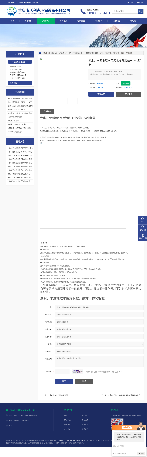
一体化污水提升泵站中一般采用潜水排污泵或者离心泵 (27, 155)
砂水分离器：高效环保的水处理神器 (20, 106)
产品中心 (46, 21)
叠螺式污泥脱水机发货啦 (16, 110)
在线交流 (128, 94)
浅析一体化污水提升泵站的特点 (19, 174)
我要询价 (125, 83)
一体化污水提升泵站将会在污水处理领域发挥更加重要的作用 (29, 148)
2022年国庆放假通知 (15, 132)
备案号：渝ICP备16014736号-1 (71, 440)
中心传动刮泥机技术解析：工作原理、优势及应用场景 (27, 102)
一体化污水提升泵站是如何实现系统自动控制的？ (25, 177)
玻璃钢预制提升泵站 (17, 72)
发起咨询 (141, 453)
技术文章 (81, 21)
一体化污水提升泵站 (17, 78)
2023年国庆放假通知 (15, 117)
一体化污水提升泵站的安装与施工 (20, 181)
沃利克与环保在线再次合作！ (18, 124)
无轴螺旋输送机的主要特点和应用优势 (21, 98)
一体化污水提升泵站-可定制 (58, 395)
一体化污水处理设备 (75, 53)
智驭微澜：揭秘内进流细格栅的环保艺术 (22, 113)
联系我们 (140, 2)
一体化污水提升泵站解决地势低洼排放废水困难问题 (26, 163)
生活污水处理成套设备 (18, 75)
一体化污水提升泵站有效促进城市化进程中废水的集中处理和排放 (31, 170)
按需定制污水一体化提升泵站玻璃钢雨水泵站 (124, 395)
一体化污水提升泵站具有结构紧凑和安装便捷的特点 (26, 159)
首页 (12, 21)
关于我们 (130, 2)
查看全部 (13, 83)
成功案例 (98, 21)
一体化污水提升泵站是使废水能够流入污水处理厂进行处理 (28, 166)
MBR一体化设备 (16, 69)
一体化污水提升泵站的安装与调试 (20, 152)
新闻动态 (63, 21)
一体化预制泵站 (15, 66)
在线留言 (116, 21)
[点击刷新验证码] (77, 371)
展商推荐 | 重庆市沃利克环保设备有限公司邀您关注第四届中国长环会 (32, 128)
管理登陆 (99, 440)
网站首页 (54, 53)
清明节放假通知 (13, 121)
